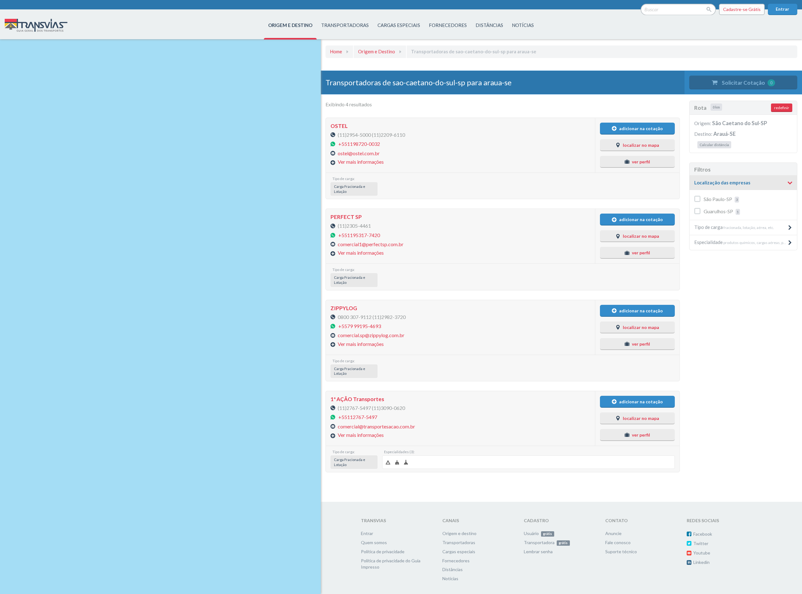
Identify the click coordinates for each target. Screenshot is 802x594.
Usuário (538, 533)
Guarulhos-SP (721, 211)
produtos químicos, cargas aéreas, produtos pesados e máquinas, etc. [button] (745, 242)
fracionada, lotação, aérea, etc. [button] (734, 227)
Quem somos (374, 542)
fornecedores (448, 25)
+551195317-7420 (359, 235)
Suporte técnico (621, 551)
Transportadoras (458, 542)
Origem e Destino (376, 51)
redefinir (781, 107)
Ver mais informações (361, 162)
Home (336, 51)
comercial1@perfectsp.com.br (371, 244)
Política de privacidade (382, 551)
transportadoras (345, 25)
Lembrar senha (538, 551)
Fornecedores (456, 560)
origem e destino (290, 25)
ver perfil (641, 161)
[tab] (743, 183)
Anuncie (613, 533)
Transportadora (546, 542)
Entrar (782, 9)
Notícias (523, 25)
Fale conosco (618, 542)
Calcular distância (714, 145)
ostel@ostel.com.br (359, 153)
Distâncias (452, 569)
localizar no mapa (641, 145)
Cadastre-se (742, 9)
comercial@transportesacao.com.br (376, 426)
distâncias (489, 25)
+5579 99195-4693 (359, 326)
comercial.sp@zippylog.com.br (371, 335)
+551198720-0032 (359, 144)
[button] (743, 183)
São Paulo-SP (721, 199)
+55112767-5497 (357, 417)
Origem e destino (459, 533)
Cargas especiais (399, 25)
